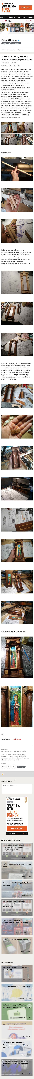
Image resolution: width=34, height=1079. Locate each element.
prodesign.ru (17, 739)
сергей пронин (17, 754)
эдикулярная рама (6, 758)
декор (23, 754)
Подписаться (6, 43)
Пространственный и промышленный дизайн (13, 751)
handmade (20, 758)
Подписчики (11, 50)
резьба (16, 756)
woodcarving (22, 756)
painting (26, 758)
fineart (14, 758)
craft (17, 760)
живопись (10, 756)
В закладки (21, 767)
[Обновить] (14, 780)
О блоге (19, 50)
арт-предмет (11, 760)
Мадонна (3, 756)
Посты (3, 50)
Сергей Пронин (9, 40)
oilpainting (4, 760)
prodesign (8, 754)
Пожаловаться (16, 43)
